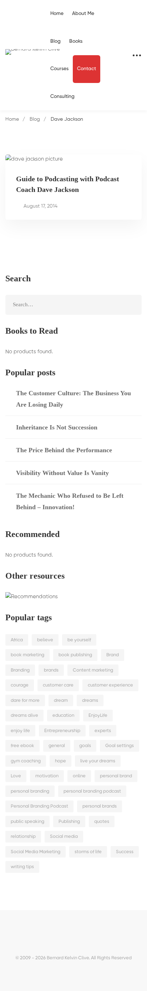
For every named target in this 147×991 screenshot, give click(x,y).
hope (60, 761)
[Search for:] (73, 304)
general (57, 746)
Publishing (69, 821)
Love (16, 776)
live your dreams (97, 761)
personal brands (99, 806)
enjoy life (20, 731)
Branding (20, 670)
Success (124, 852)
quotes (101, 821)
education (63, 715)
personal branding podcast (92, 791)
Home (12, 119)
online (79, 776)
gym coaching (26, 761)
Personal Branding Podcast (39, 806)
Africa (17, 640)
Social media (64, 836)
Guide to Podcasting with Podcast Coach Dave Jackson (67, 184)
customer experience (110, 685)
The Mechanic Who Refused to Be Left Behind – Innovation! (69, 501)
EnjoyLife (97, 715)
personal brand (116, 776)
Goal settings (119, 746)
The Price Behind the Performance (64, 450)
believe (45, 640)
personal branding (30, 791)
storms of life (88, 852)
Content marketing (93, 670)
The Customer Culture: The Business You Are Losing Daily (73, 399)
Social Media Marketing (35, 852)
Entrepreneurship (62, 731)
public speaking (27, 821)
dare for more (25, 700)
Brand (112, 655)
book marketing (27, 655)
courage (20, 685)
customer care (58, 685)
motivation (47, 776)
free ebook (22, 746)
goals (85, 746)
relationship (23, 836)
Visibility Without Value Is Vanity (62, 472)
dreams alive (24, 715)
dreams (90, 700)
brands (51, 670)
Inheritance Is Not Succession (56, 427)
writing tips (22, 867)
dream (61, 700)
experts (103, 731)
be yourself (79, 640)
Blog (35, 119)
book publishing (75, 655)
